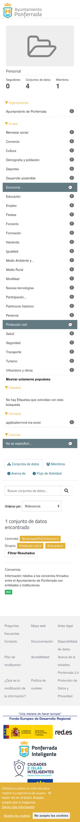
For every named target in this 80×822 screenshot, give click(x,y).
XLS (8, 592)
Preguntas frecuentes (11, 629)
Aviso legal (65, 625)
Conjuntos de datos (25, 464)
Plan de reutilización (12, 661)
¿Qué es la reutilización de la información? (15, 688)
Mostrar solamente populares (28, 379)
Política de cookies (38, 684)
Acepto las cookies (17, 815)
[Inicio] (22, 11)
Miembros (57, 464)
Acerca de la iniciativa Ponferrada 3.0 (68, 665)
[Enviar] (66, 491)
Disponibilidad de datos (67, 645)
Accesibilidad (40, 657)
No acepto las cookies (51, 815)
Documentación (42, 641)
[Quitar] (57, 539)
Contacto (10, 641)
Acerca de (18, 473)
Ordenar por (12, 506)
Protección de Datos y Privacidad (67, 688)
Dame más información (18, 807)
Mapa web (38, 625)
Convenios (12, 569)
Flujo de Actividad (49, 473)
